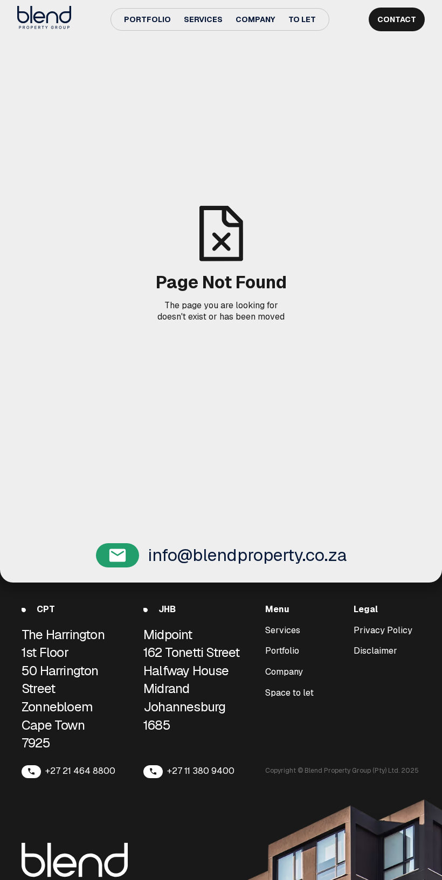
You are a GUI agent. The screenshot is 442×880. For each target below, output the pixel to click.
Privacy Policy (383, 630)
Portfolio (147, 19)
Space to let (289, 693)
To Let (302, 19)
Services (203, 19)
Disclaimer (375, 651)
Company (255, 19)
